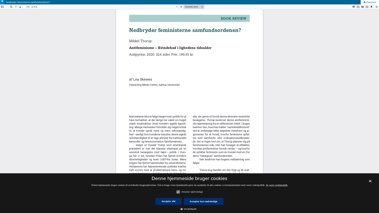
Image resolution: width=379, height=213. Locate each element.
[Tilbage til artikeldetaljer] (2, 2)
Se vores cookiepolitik (277, 185)
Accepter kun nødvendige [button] (203, 201)
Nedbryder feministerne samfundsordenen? (28, 2)
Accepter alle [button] (169, 201)
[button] (189, 209)
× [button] (370, 182)
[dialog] (189, 193)
